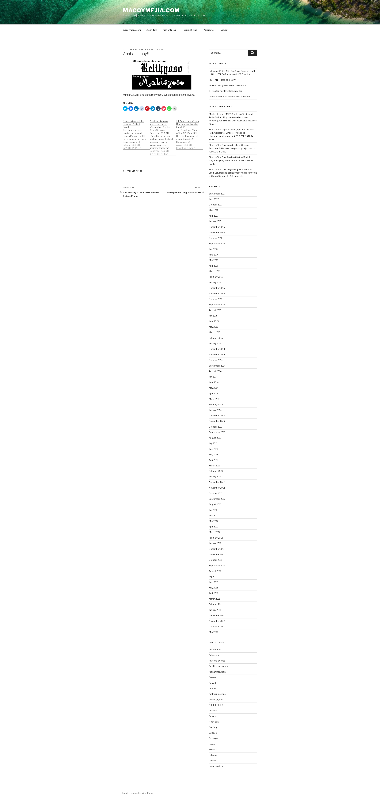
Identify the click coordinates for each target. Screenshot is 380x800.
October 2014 (216, 360)
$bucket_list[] (191, 30)
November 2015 (217, 293)
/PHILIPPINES (135, 171)
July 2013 (213, 443)
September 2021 (217, 193)
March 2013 (214, 465)
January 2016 (215, 282)
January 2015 (215, 343)
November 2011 (216, 554)
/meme (212, 688)
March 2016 (214, 271)
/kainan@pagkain (217, 672)
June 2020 (214, 199)
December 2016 (217, 227)
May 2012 (213, 521)
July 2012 (213, 510)
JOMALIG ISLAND (218, 151)
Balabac (213, 733)
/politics (213, 710)
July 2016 (213, 249)
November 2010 (217, 621)
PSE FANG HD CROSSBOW (222, 80)
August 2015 (215, 310)
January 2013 (215, 476)
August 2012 (215, 504)
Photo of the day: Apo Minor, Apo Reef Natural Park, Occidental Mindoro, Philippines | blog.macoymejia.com (231, 132)
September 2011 (217, 565)
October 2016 (216, 238)
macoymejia (156, 49)
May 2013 (213, 454)
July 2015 (213, 315)
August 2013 (215, 438)
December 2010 (217, 615)
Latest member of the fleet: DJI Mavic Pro (230, 96)
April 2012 (213, 526)
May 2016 (213, 260)
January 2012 (215, 543)
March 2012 (214, 532)
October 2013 (215, 426)
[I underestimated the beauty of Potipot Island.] (136, 133)
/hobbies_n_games (218, 666)
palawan (213, 755)
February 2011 (215, 604)
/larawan (213, 677)
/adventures (169, 30)
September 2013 (217, 432)
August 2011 (215, 571)
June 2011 (213, 582)
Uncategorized (216, 766)
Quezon (213, 760)
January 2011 (215, 610)
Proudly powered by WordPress (137, 793)
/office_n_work (216, 699)
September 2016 (217, 243)
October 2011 (215, 560)
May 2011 (213, 587)
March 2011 (214, 599)
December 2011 (216, 549)
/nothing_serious (217, 694)
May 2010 (213, 632)
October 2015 (216, 299)
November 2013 (217, 421)
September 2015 (217, 304)
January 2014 (215, 410)
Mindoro (213, 749)
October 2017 (215, 204)
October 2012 (215, 493)
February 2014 (216, 404)
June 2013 (213, 449)
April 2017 (213, 216)
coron (212, 744)
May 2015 (213, 327)
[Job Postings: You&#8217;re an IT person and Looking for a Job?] (189, 133)
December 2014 (217, 349)
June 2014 (214, 382)
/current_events (217, 660)
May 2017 (213, 210)
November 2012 (217, 487)
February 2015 (216, 338)
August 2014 (215, 371)
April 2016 (213, 266)
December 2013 (217, 415)
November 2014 (217, 354)
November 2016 (217, 232)
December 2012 (217, 482)
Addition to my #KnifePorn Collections (227, 85)
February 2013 (216, 471)
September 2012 (217, 499)
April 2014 (213, 393)
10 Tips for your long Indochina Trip (226, 91)
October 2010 (216, 626)
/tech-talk (152, 30)
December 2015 (217, 288)
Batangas (213, 738)
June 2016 (214, 254)
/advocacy (214, 655)
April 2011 (213, 593)
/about (224, 30)
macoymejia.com (151, 10)
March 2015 (214, 332)
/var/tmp (213, 727)
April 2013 (213, 460)
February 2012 (216, 538)
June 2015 (214, 321)
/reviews (213, 716)
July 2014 (213, 376)
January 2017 (215, 221)
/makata (213, 683)
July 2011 (213, 576)
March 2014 (214, 399)
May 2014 (213, 388)
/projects (209, 30)
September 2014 (217, 365)
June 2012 (213, 515)
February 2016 (216, 277)
